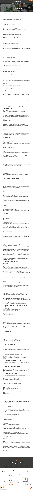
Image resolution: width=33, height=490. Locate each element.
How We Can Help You (12, 3)
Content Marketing (27, 473)
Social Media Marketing (19, 475)
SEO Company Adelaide (19, 472)
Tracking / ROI (26, 475)
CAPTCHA (10, 480)
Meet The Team (20, 3)
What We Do (16, 3)
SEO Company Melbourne (19, 473)
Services (18, 470)
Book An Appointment (31, 0)
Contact (3, 480)
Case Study (24, 3)
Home (8, 3)
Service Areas (3, 481)
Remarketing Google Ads (27, 471)
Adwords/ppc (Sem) (19, 474)
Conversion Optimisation (27, 472)
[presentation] (14, 482)
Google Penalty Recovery (27, 474)
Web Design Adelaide (19, 471)
